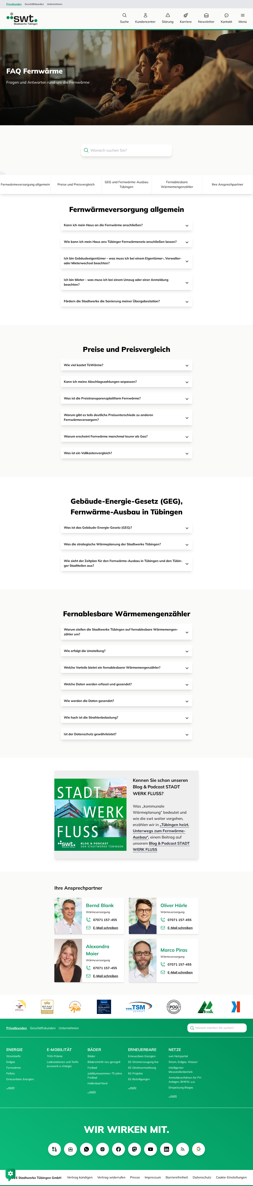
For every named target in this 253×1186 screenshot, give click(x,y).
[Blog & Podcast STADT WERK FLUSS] (90, 815)
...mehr (10, 1087)
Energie (14, 1049)
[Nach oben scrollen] (244, 1161)
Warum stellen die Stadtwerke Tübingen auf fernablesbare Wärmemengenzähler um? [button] (121, 631)
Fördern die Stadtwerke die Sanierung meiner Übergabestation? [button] (112, 301)
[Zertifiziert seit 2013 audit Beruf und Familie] (19, 1007)
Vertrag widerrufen (111, 1177)
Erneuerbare (142, 1049)
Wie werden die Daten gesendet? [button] (89, 701)
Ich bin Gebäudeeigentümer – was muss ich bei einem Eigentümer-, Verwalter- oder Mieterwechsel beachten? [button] (122, 260)
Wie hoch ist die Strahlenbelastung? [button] (91, 717)
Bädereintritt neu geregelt (104, 1062)
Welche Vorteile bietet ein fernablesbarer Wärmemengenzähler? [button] (112, 667)
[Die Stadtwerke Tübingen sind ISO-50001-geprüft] (205, 1007)
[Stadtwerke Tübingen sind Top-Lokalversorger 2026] (75, 1007)
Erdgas (10, 1062)
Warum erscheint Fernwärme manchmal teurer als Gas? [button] (105, 436)
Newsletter (206, 22)
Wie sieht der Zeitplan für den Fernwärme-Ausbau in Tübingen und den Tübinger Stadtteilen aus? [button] (123, 563)
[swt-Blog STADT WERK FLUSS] (54, 1149)
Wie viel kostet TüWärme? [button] (83, 365)
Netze (175, 1049)
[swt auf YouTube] (150, 1149)
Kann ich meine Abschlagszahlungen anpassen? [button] (100, 382)
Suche (124, 22)
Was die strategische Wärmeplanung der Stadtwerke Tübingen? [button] (112, 544)
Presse (135, 1177)
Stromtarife (13, 1056)
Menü (243, 22)
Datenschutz (202, 1177)
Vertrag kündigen (80, 1177)
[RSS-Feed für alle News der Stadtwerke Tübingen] (182, 1149)
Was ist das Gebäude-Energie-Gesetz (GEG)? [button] (98, 527)
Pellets (10, 1073)
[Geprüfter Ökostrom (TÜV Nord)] (104, 1007)
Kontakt (226, 22)
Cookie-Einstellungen (231, 1177)
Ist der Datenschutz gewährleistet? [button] (90, 734)
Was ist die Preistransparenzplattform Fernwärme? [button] (102, 398)
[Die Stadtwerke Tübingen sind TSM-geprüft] (139, 1007)
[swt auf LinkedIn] (166, 1149)
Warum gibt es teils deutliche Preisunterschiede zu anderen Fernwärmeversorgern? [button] (108, 417)
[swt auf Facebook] (118, 1149)
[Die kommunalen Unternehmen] (235, 1007)
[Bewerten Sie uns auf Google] (198, 1149)
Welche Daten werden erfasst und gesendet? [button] (98, 684)
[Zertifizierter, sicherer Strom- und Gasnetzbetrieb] (174, 1007)
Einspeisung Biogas (181, 1087)
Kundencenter (145, 22)
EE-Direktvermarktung (142, 1067)
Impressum (153, 1177)
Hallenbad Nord (97, 1083)
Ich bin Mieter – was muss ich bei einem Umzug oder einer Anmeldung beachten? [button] (116, 282)
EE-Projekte (135, 1073)
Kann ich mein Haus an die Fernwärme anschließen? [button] (103, 225)
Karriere (186, 22)
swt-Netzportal (178, 1056)
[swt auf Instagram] (102, 1149)
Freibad (92, 1067)
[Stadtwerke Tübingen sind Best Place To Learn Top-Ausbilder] (47, 1007)
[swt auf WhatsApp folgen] (86, 1149)
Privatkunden (14, 4)
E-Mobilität (59, 1049)
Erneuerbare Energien (20, 1079)
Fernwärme (13, 1067)
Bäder (94, 1049)
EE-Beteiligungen (139, 1079)
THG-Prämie (55, 1056)
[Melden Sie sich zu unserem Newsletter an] (70, 1149)
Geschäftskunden (34, 4)
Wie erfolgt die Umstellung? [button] (84, 651)
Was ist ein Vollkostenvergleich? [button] (88, 453)
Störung (168, 22)
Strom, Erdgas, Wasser (183, 1062)
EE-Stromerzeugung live (143, 1062)
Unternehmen (54, 4)
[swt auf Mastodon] (134, 1149)
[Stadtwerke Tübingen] (18, 18)
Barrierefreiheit (177, 1177)
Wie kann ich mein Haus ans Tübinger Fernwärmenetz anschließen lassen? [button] (120, 242)
